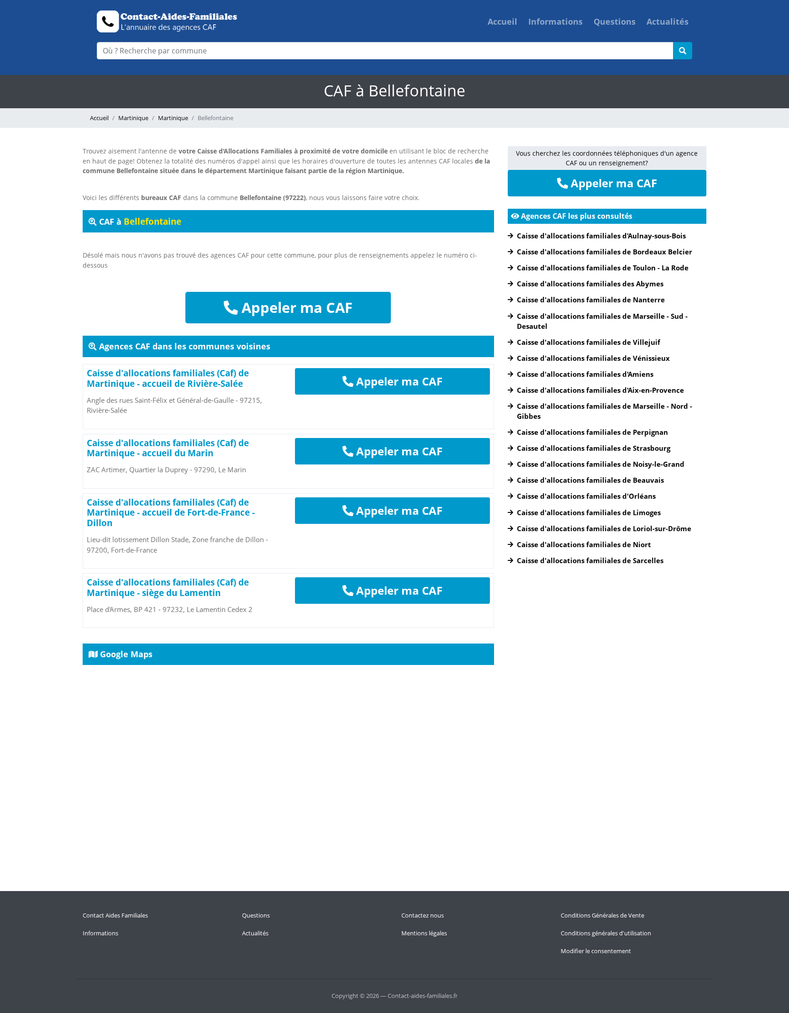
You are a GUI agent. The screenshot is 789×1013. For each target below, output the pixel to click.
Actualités (668, 21)
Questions (615, 21)
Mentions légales (424, 933)
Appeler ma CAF (295, 307)
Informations (555, 21)
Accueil (502, 21)
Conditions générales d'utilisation (606, 933)
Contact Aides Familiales (115, 915)
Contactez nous (422, 915)
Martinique (133, 118)
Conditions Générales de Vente (602, 915)
